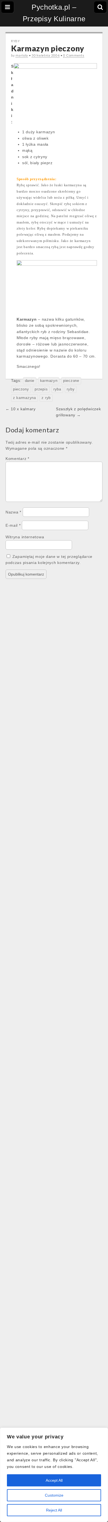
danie (30, 381)
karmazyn (49, 381)
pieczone (71, 381)
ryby (70, 389)
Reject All (54, 1510)
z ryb (46, 398)
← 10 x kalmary (21, 409)
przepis (41, 389)
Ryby (15, 41)
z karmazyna (24, 398)
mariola (22, 55)
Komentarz (17, 458)
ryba (57, 389)
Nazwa (13, 512)
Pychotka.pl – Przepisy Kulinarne (54, 13)
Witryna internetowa (25, 537)
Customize (54, 1495)
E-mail (13, 525)
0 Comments (73, 55)
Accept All (54, 1480)
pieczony (21, 389)
